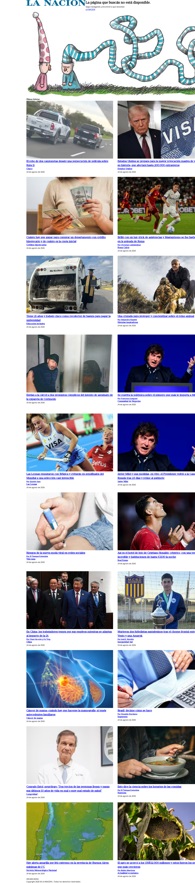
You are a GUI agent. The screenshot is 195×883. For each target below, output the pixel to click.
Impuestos (123, 717)
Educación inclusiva (35, 324)
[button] (69, 130)
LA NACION (90, 9)
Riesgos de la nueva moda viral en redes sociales (55, 553)
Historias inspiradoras (128, 322)
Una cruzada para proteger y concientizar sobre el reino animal (156, 316)
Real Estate (123, 560)
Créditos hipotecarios (36, 245)
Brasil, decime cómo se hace (135, 710)
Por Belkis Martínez (126, 870)
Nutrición (122, 793)
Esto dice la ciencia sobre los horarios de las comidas (149, 786)
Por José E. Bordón (126, 639)
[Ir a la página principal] (56, 5)
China (29, 642)
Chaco (29, 169)
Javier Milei (123, 482)
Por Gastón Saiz (33, 481)
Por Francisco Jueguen (128, 398)
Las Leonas (31, 484)
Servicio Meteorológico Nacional (41, 870)
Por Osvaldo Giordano (127, 714)
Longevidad (31, 794)
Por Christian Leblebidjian (129, 245)
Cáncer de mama (34, 718)
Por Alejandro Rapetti (127, 319)
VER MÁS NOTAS (32, 879)
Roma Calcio (123, 248)
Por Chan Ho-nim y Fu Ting (38, 639)
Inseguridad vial (125, 642)
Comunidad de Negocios (129, 401)
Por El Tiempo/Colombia (37, 556)
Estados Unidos (125, 169)
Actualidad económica (128, 873)
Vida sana (30, 559)
